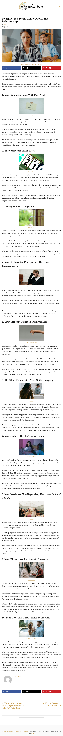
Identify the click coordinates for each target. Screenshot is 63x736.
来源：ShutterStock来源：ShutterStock (31, 64)
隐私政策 (5, 731)
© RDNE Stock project (31, 638)
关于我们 (12, 731)
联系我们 (19, 731)
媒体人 (33, 734)
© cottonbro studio (31, 286)
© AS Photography (31, 227)
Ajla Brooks (6, 24)
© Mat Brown (31, 171)
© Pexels (31, 401)
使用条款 (26, 731)
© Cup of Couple (31, 115)
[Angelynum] (31, 6)
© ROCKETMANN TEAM (31, 342)
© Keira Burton (31, 580)
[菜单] (3, 6)
